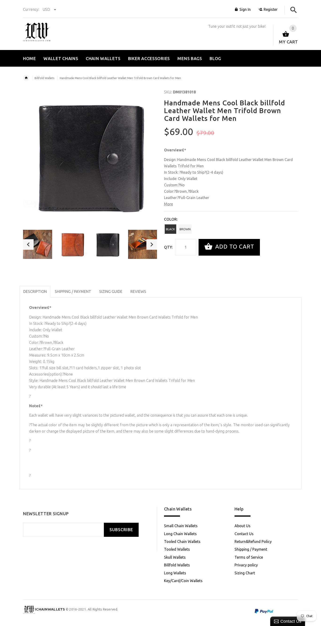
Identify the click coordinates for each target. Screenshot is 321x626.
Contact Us (244, 534)
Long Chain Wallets (180, 534)
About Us (243, 526)
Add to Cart (234, 247)
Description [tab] (35, 291)
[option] (37, 244)
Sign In (245, 9)
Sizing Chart (245, 573)
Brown (185, 229)
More (168, 204)
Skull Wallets (175, 557)
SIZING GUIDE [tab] (110, 291)
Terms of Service (249, 557)
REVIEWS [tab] (138, 291)
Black (170, 229)
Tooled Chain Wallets (182, 541)
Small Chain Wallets (181, 526)
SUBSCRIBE (121, 529)
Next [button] (151, 244)
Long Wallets (175, 573)
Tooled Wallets (177, 549)
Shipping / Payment (251, 549)
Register (271, 9)
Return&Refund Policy (253, 541)
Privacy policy (246, 565)
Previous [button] (28, 244)
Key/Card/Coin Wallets (183, 581)
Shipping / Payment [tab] (73, 291)
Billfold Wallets (44, 78)
